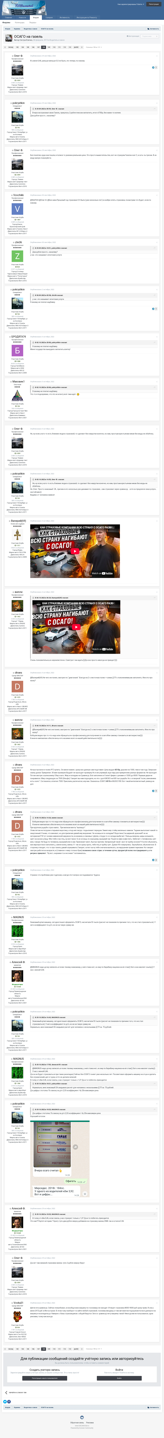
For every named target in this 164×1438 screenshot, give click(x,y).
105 (28, 47)
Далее (76, 47)
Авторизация (134, 36)
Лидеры (32, 22)
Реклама (90, 1423)
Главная (8, 17)
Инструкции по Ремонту (87, 17)
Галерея (49, 17)
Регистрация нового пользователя (44, 1378)
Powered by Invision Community (82, 1428)
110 (54, 47)
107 (38, 47)
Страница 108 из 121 (93, 47)
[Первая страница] (5, 47)
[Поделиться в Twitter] (5, 1401)
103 (17, 47)
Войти (119, 1378)
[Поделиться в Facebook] (9, 1401)
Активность (65, 17)
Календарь (20, 22)
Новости (22, 17)
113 (70, 47)
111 (59, 47)
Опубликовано (43, 56)
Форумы (6, 22)
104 (22, 47)
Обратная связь (77, 1423)
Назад (10, 47)
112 (64, 47)
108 (43, 47)
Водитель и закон (57, 40)
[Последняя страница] (82, 47)
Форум (36, 17)
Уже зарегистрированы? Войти (130, 4)
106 (33, 47)
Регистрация (154, 4)
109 (49, 47)
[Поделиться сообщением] (156, 56)
